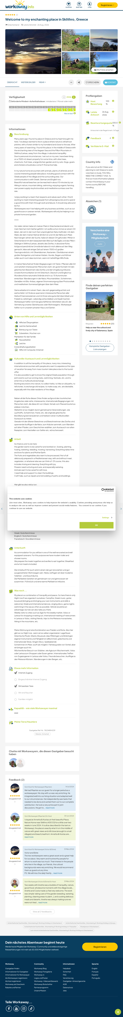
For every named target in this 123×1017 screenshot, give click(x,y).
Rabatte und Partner (13, 987)
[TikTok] (31, 1008)
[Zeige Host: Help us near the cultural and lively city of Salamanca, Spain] (100, 306)
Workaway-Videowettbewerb (46, 981)
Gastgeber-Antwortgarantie (74, 981)
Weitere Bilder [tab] (28, 82)
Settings (105, 518)
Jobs (65, 990)
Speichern (93, 82)
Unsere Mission (40, 990)
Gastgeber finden (12, 968)
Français (95, 972)
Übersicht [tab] (12, 82)
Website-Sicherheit (42, 734)
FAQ (64, 975)
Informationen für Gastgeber (16, 972)
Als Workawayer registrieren (16, 978)
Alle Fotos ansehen (105, 69)
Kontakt (111, 82)
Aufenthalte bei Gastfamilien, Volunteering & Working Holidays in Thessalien (50, 927)
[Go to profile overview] (42, 762)
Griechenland (13, 25)
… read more (49, 808)
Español (95, 975)
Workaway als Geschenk (15, 984)
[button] (90, 341)
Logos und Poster (41, 978)
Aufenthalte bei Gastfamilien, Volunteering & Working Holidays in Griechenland (35, 923)
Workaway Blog (40, 968)
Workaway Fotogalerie (43, 972)
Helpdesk (67, 968)
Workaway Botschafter (43, 984)
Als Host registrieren (13, 981)
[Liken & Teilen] (79, 82)
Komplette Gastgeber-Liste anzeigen (100, 347)
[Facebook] (9, 1009)
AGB (65, 984)
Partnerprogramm (41, 987)
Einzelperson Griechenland (89, 927)
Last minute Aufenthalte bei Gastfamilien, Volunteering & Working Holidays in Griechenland (61, 930)
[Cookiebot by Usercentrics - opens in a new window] (103, 490)
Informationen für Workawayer (17, 975)
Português (96, 978)
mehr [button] (41, 82)
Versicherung (68, 978)
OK (96, 525)
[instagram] (24, 1009)
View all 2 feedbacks (42, 911)
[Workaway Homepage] (19, 4)
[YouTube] (16, 1009)
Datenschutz (68, 987)
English (94, 968)
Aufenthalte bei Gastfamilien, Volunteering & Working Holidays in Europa (90, 923)
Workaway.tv (39, 975)
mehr (100, 244)
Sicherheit (67, 972)
